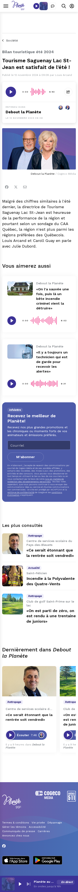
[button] (20, 884)
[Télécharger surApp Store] (15, 860)
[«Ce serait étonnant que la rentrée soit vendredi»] (12, 543)
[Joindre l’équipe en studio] (52, 6)
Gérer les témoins (14, 826)
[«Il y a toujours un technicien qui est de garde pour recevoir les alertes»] (20, 351)
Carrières (44, 831)
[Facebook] (6, 187)
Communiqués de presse (18, 831)
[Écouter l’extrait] (11, 92)
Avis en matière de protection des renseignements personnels (35, 480)
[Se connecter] (72, 6)
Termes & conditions (15, 822)
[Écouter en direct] (36, 6)
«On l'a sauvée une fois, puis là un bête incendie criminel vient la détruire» (52, 298)
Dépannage (54, 822)
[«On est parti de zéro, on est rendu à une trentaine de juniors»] (12, 604)
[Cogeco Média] (47, 798)
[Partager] (68, 92)
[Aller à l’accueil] (18, 9)
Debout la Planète (23, 112)
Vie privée (38, 822)
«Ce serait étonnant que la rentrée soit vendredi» (29, 717)
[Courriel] (24, 187)
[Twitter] (15, 187)
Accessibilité (37, 826)
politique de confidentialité (20, 492)
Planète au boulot (44, 881)
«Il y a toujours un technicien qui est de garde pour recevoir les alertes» (52, 361)
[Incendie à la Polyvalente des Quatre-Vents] (12, 576)
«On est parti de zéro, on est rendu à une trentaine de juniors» (51, 616)
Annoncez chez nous (15, 835)
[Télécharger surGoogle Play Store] (47, 860)
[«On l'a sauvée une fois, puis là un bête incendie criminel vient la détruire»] (20, 288)
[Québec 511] (71, 800)
